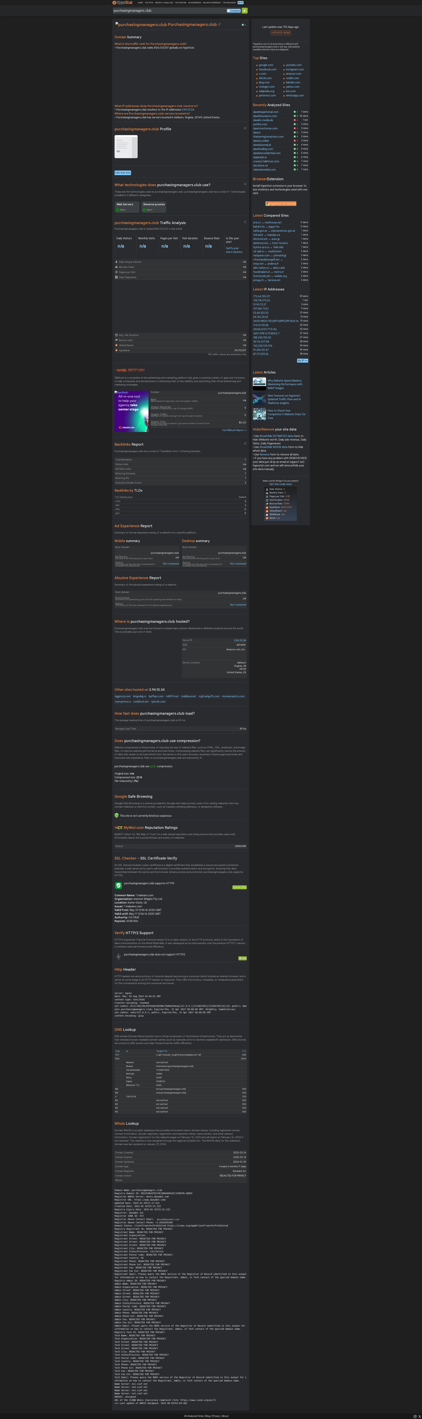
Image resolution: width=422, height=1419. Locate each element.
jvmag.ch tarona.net (266, 280)
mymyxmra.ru (123, 701)
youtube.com (294, 65)
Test (243, 958)
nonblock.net (141, 701)
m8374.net (172, 696)
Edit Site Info (123, 172)
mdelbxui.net (188, 696)
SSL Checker (146, 858)
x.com (262, 73)
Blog (207, 1416)
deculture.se (260, 165)
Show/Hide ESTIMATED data (276, 436)
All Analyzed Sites (193, 1416)
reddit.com (292, 78)
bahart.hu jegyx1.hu (266, 226)
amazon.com (293, 73)
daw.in (256, 132)
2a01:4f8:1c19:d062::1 (266, 333)
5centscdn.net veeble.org (270, 276)
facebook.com (267, 69)
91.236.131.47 (261, 350)
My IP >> (303, 360)
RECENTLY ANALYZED (164, 2)
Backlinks (129, 444)
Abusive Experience (138, 578)
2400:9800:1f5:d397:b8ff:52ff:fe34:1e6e (277, 321)
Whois (127, 1123)
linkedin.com (293, 82)
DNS (125, 1029)
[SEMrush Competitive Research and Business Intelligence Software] (130, 370)
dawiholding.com (263, 149)
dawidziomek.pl (262, 145)
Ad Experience (133, 526)
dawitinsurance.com (265, 116)
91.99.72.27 (259, 304)
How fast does (155, 713)
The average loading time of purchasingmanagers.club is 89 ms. (150, 720)
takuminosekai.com (264, 169)
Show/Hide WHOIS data (273, 447)
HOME (140, 2)
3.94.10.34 (188, 109)
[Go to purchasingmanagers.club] (219, 24)
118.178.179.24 (261, 300)
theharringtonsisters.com (268, 136)
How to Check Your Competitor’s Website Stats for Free (287, 414)
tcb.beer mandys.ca (266, 235)
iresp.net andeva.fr (266, 263)
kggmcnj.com (123, 696)
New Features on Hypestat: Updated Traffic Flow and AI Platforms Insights (284, 399)
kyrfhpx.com (156, 696)
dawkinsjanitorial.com (265, 112)
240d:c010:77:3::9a (264, 329)
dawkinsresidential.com (267, 153)
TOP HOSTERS (180, 2)
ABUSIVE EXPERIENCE (212, 2)
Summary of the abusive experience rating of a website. (146, 584)
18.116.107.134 (261, 341)
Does (157, 741)
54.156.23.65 (260, 317)
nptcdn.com (158, 701)
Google (133, 796)
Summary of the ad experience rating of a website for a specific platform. (156, 532)
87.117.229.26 (260, 354)
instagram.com (295, 69)
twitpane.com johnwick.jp (269, 255)
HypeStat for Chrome (283, 203)
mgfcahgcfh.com (209, 696)
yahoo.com (293, 86)
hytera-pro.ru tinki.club (268, 247)
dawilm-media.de (263, 120)
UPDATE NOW (281, 32)
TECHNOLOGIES (229, 2)
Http (125, 969)
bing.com (264, 82)
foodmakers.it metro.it (268, 272)
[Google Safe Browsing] (117, 815)
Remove (264, 454)
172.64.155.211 (261, 296)
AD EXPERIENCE (194, 2)
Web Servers (125, 204)
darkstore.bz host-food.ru (270, 243)
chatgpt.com (267, 86)
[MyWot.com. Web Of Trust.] (119, 827)
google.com (266, 65)
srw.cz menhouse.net (267, 222)
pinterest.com (267, 95)
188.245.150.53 (262, 337)
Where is (152, 621)
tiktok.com (265, 78)
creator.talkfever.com (266, 161)
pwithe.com (260, 124)
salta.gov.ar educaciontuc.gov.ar (274, 230)
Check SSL (239, 887)
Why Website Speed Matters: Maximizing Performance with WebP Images (285, 384)
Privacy (216, 1416)
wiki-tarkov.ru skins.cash (269, 268)
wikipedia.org (266, 91)
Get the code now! (280, 484)
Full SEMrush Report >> (234, 430)
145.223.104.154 (262, 345)
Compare (235, 10)
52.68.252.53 (260, 313)
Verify (134, 933)
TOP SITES (149, 2)
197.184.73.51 (261, 308)
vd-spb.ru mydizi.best (267, 251)
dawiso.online (261, 141)
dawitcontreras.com (265, 128)
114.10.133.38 (260, 325)
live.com (291, 91)
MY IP (240, 2)
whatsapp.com (295, 95)
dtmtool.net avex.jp (266, 239)
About (225, 1416)
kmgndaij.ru (139, 696)
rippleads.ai (260, 157)
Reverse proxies (154, 204)
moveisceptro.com (233, 696)
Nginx (123, 209)
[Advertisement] (181, 78)
